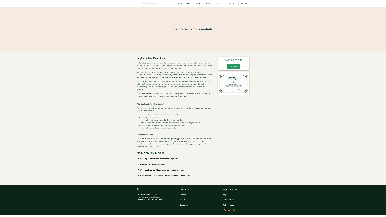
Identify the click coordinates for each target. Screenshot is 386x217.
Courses (198, 4)
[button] (175, 159)
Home (180, 4)
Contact (207, 4)
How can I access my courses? (153, 164)
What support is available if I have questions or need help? (165, 176)
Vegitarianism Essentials (193, 29)
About (188, 4)
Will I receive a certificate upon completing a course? (162, 170)
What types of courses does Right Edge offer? (160, 159)
